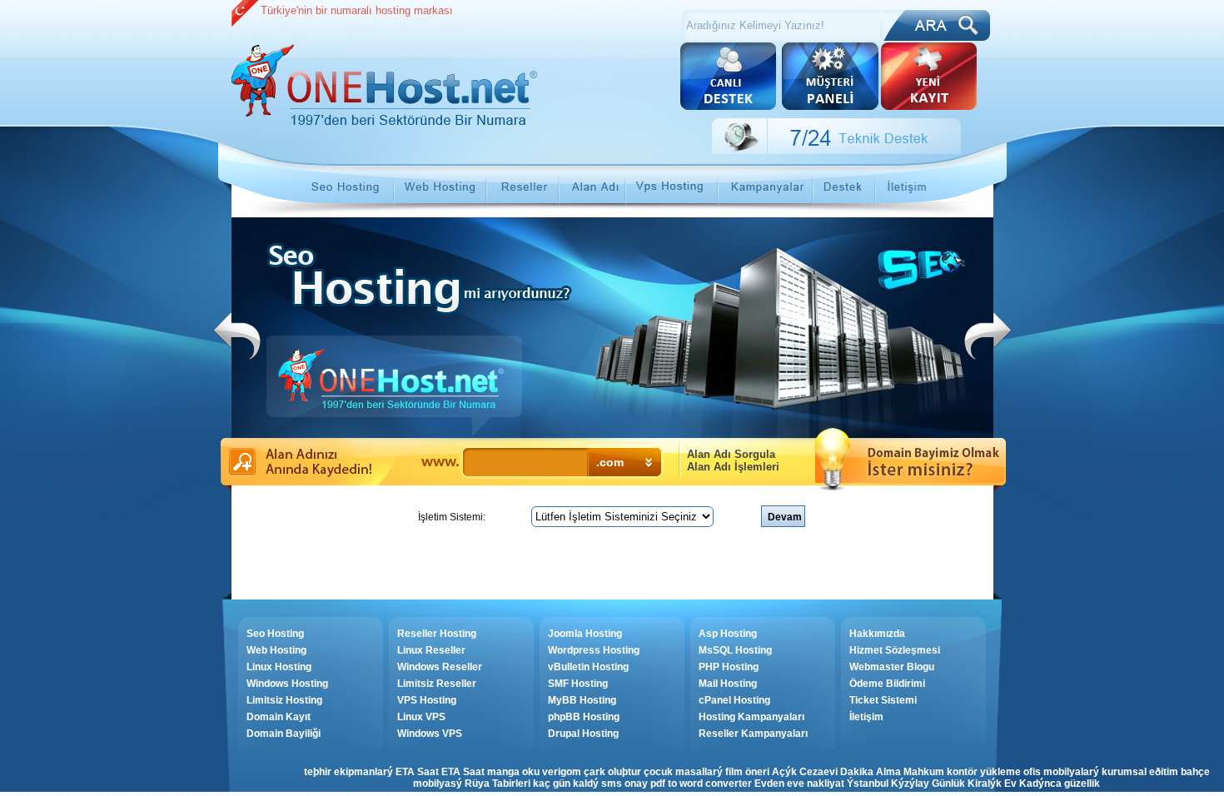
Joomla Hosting (585, 633)
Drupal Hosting (583, 733)
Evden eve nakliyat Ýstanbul (821, 783)
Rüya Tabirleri (497, 783)
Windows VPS (429, 733)
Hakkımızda (877, 633)
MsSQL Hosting (735, 650)
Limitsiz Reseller (436, 683)
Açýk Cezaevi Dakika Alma (836, 772)
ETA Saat (417, 772)
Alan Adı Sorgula (731, 454)
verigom (561, 772)
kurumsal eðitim (1140, 772)
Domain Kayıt (278, 717)
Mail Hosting (728, 683)
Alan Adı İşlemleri (733, 466)
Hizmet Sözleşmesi (894, 650)
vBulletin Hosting (588, 667)
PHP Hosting (729, 667)
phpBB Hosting (583, 717)
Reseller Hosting (436, 633)
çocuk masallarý (683, 772)
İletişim (866, 717)
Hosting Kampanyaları (751, 717)
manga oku (513, 772)
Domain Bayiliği (283, 733)
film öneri (747, 772)
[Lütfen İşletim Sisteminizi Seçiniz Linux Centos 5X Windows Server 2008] (624, 517)
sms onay (624, 783)
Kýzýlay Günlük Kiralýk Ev (954, 783)
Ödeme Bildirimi (887, 683)
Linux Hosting (278, 667)
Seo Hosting (275, 633)
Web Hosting (276, 650)
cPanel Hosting (734, 700)
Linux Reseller (431, 650)
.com (610, 462)
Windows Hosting (287, 683)
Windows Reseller (439, 667)
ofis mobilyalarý (1061, 772)
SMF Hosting (578, 683)
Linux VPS (421, 717)
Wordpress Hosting (593, 650)
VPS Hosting (426, 700)
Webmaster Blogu (891, 667)
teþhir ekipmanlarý (348, 772)
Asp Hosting (728, 633)
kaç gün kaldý (566, 783)
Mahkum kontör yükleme (962, 772)
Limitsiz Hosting (284, 700)
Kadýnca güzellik (1059, 783)
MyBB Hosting (582, 700)
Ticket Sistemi (883, 700)
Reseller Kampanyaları (753, 733)
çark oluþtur (612, 772)
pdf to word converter (701, 783)
